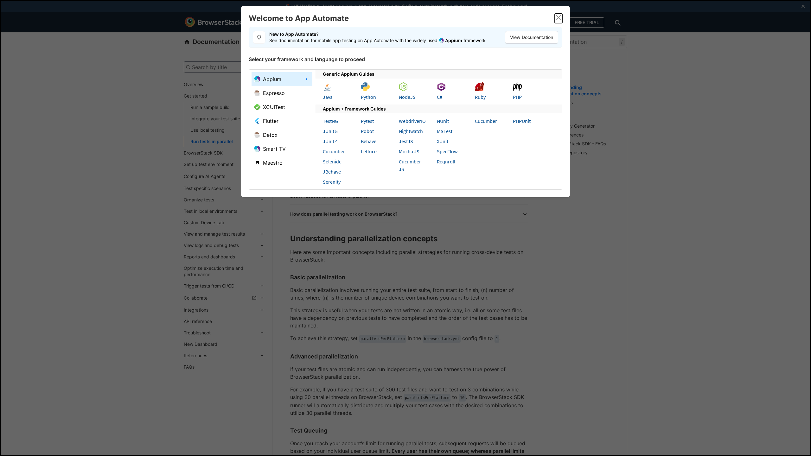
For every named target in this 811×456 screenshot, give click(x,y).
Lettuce (369, 151)
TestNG (330, 121)
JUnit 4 (330, 141)
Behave (368, 141)
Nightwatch (411, 131)
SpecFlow (447, 151)
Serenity (332, 182)
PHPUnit (522, 121)
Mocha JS (409, 151)
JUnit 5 (330, 131)
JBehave (332, 171)
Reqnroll (446, 161)
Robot (367, 131)
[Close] (558, 18)
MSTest (444, 131)
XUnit (442, 141)
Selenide (332, 161)
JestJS (406, 141)
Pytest (367, 121)
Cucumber (334, 151)
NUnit (443, 121)
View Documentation (531, 37)
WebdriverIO (412, 121)
